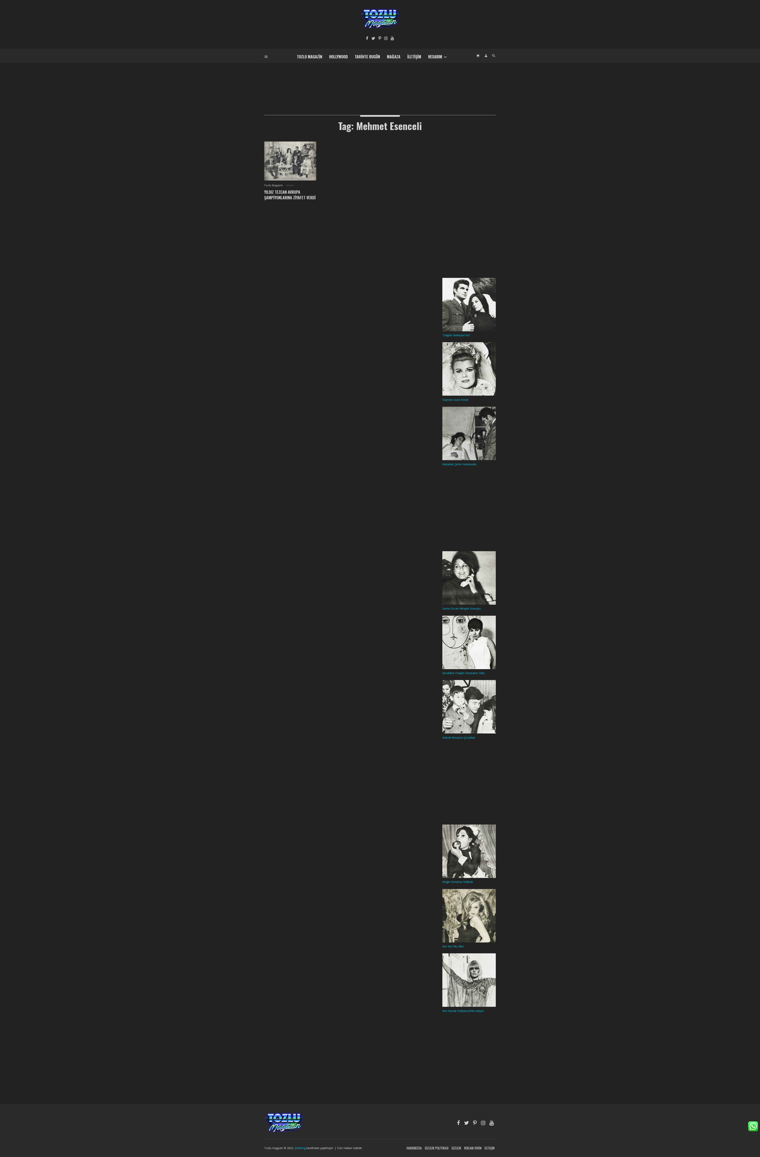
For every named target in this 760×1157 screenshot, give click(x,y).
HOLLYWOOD (338, 57)
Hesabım (435, 57)
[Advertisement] (380, 82)
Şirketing (300, 1148)
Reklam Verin (473, 1148)
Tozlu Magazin (309, 57)
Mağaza (393, 57)
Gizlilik (456, 1148)
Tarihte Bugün (367, 57)
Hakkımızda (414, 1148)
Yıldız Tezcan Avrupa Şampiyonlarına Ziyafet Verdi (290, 194)
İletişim (414, 57)
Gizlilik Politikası (436, 1148)
